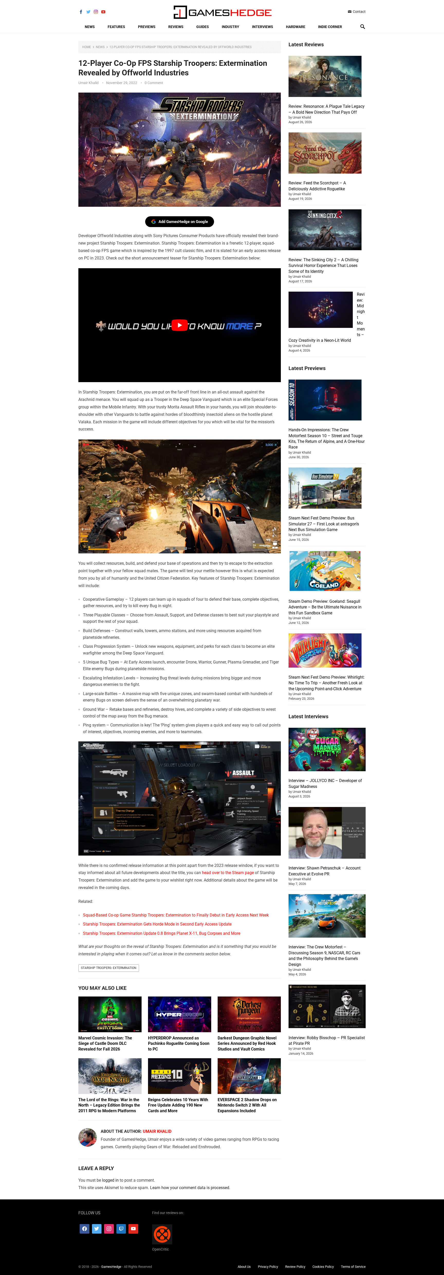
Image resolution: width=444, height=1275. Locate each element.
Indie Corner (330, 27)
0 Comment (154, 83)
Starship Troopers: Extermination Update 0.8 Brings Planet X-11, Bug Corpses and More (161, 933)
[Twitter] (97, 1229)
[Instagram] (109, 1229)
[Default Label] (121, 1229)
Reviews (175, 27)
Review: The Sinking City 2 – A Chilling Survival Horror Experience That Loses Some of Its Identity (323, 265)
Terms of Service (353, 1267)
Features (116, 27)
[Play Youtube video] (179, 325)
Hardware (295, 27)
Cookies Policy (323, 1267)
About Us (244, 1267)
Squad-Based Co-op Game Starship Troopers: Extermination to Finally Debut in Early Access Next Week (176, 915)
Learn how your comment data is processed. (190, 1187)
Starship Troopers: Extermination (108, 968)
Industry (230, 27)
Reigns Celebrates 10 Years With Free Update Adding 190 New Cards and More (178, 1105)
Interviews (262, 27)
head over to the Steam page (228, 872)
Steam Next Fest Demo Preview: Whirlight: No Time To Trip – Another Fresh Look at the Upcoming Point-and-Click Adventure (327, 683)
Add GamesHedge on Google (183, 221)
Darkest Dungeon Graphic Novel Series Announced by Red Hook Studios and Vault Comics (247, 1044)
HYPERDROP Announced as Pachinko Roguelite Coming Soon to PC (178, 1044)
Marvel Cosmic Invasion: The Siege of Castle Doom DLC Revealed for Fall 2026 (105, 1044)
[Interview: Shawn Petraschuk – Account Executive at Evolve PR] (327, 833)
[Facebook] (84, 1229)
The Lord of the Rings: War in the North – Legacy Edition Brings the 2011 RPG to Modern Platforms (109, 1105)
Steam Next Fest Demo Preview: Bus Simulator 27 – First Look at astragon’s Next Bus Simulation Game (324, 524)
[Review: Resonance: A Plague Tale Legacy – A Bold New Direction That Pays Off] (325, 77)
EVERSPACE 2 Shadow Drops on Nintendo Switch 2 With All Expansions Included (247, 1105)
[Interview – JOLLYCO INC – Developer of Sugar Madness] (327, 750)
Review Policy (295, 1267)
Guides (202, 27)
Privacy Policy (268, 1267)
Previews (146, 27)
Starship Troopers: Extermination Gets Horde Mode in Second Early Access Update (157, 924)
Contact (359, 12)
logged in (110, 1180)
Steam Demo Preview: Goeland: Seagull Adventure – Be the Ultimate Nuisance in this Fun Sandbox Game (325, 607)
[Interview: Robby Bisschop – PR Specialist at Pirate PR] (327, 1007)
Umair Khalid (88, 83)
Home (86, 47)
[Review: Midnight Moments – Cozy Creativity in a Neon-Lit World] (321, 310)
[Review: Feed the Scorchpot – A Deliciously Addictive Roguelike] (325, 153)
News (90, 27)
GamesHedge (111, 1267)
